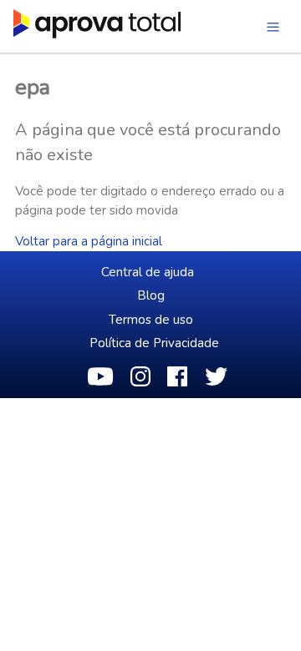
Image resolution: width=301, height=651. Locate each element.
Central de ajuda (147, 272)
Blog (151, 295)
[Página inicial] (97, 26)
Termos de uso (151, 319)
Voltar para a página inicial (88, 241)
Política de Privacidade (154, 343)
